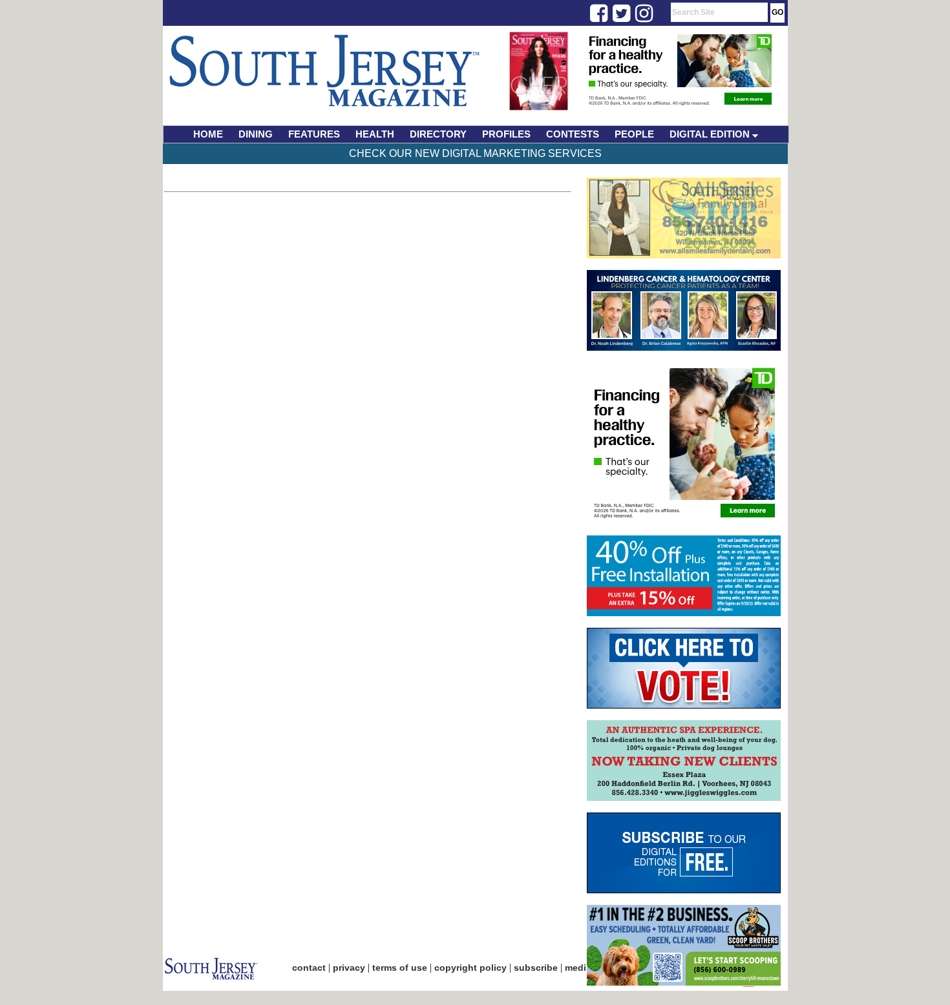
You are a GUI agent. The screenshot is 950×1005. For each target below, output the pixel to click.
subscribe (536, 967)
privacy (349, 967)
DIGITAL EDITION (711, 134)
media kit (585, 967)
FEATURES (314, 134)
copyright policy (470, 967)
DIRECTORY (438, 134)
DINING (255, 134)
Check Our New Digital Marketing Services (475, 153)
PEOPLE (634, 134)
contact (309, 967)
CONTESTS (572, 134)
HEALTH (374, 134)
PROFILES (506, 134)
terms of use (399, 967)
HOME (208, 134)
